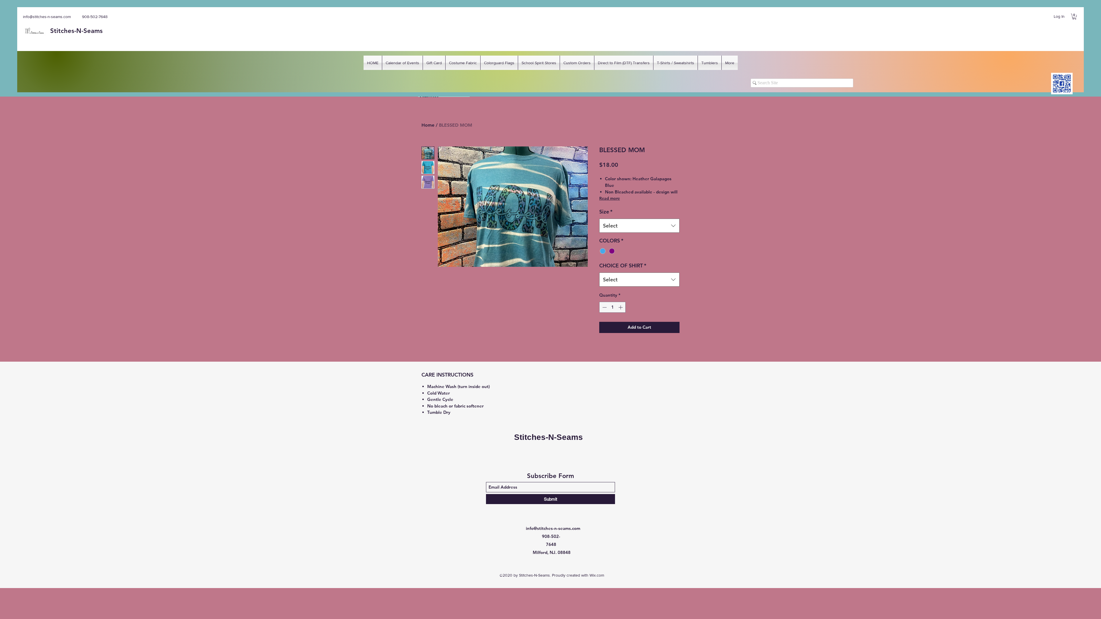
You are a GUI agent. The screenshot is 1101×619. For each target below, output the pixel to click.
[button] (1074, 16)
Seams (93, 31)
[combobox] (639, 226)
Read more (609, 198)
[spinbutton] (612, 307)
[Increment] (621, 307)
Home (427, 125)
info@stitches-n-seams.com (47, 16)
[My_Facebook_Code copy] (1062, 83)
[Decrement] (604, 307)
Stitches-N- (66, 31)
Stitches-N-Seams (548, 437)
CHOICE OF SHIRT (622, 265)
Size (605, 211)
